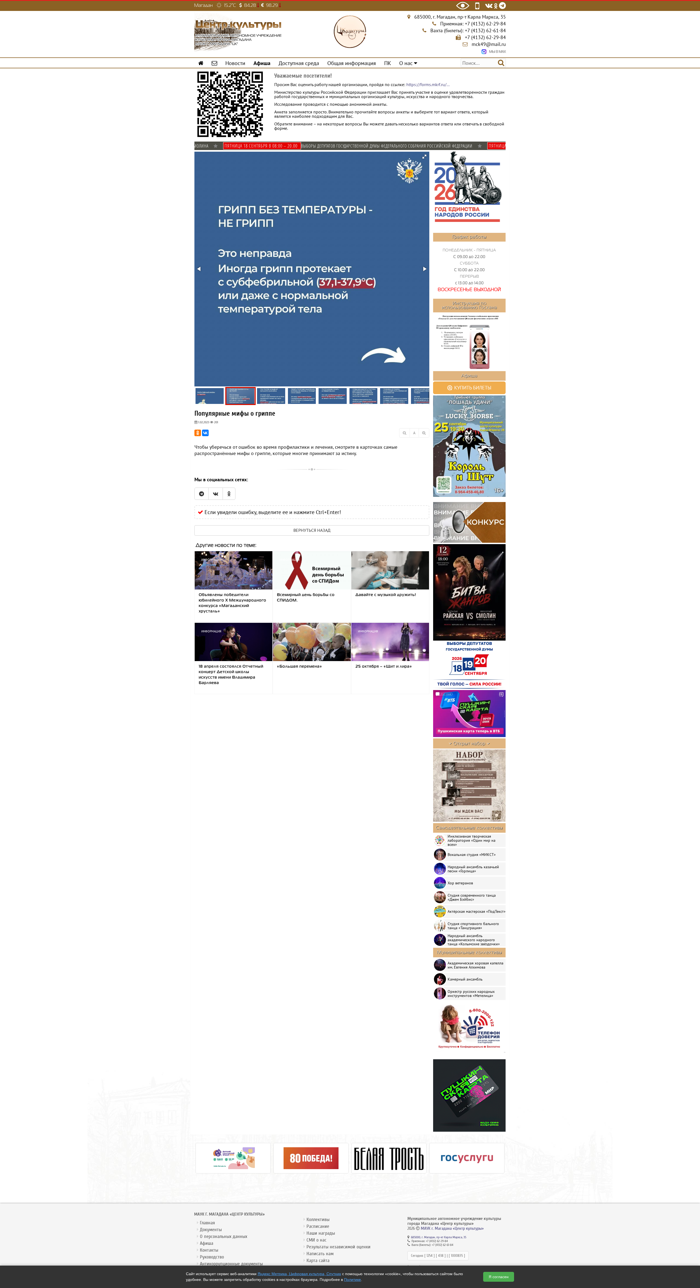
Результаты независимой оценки (339, 1247)
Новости (235, 63)
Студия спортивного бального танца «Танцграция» (473, 925)
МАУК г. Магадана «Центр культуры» (452, 1228)
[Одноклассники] (197, 433)
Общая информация (351, 63)
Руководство (212, 1257)
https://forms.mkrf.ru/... (428, 84)
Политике (352, 1279)
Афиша (206, 1243)
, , (460, 17)
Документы (211, 1230)
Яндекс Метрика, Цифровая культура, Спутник (299, 1274)
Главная (207, 1223)
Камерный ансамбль (465, 979)
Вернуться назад (312, 530)
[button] (424, 156)
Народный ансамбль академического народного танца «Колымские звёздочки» (474, 939)
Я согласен (499, 1277)
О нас (406, 63)
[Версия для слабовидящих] (462, 5)
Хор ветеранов (460, 883)
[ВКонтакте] (205, 433)
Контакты (209, 1250)
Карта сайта (318, 1260)
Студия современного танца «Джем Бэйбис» (472, 897)
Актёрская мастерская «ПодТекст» (477, 911)
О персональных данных (223, 1236)
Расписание (318, 1226)
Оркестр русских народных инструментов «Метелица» (471, 993)
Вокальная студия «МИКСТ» (472, 854)
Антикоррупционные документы (231, 1264)
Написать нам (320, 1254)
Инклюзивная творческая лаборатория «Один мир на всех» (471, 840)
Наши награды (321, 1233)
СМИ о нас (316, 1240)
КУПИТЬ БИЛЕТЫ (472, 388)
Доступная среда (299, 63)
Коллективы (318, 1219)
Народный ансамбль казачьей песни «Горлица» (473, 868)
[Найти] (501, 62)
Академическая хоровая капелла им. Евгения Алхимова (475, 965)
